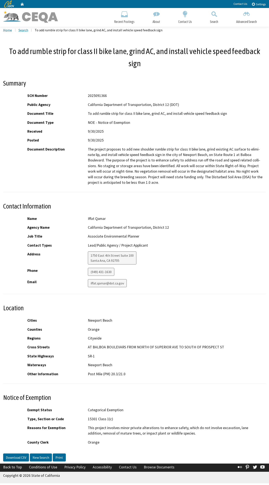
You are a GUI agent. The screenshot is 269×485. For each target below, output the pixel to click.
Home (7, 30)
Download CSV (16, 457)
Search (214, 22)
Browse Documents (159, 467)
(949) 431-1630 (101, 272)
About (156, 22)
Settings (260, 4)
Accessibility (102, 467)
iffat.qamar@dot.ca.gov (107, 283)
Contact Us (240, 4)
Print (59, 457)
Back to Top (12, 467)
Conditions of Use (43, 467)
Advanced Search (246, 22)
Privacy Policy (75, 467)
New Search (41, 457)
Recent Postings (124, 22)
